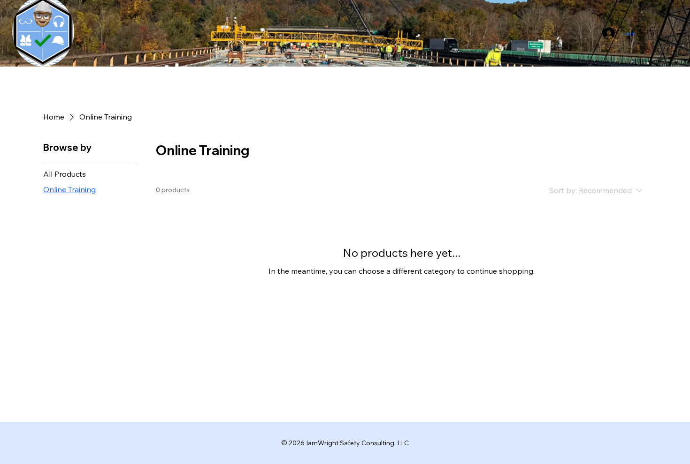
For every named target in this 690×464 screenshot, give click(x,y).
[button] (652, 33)
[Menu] (682, 33)
